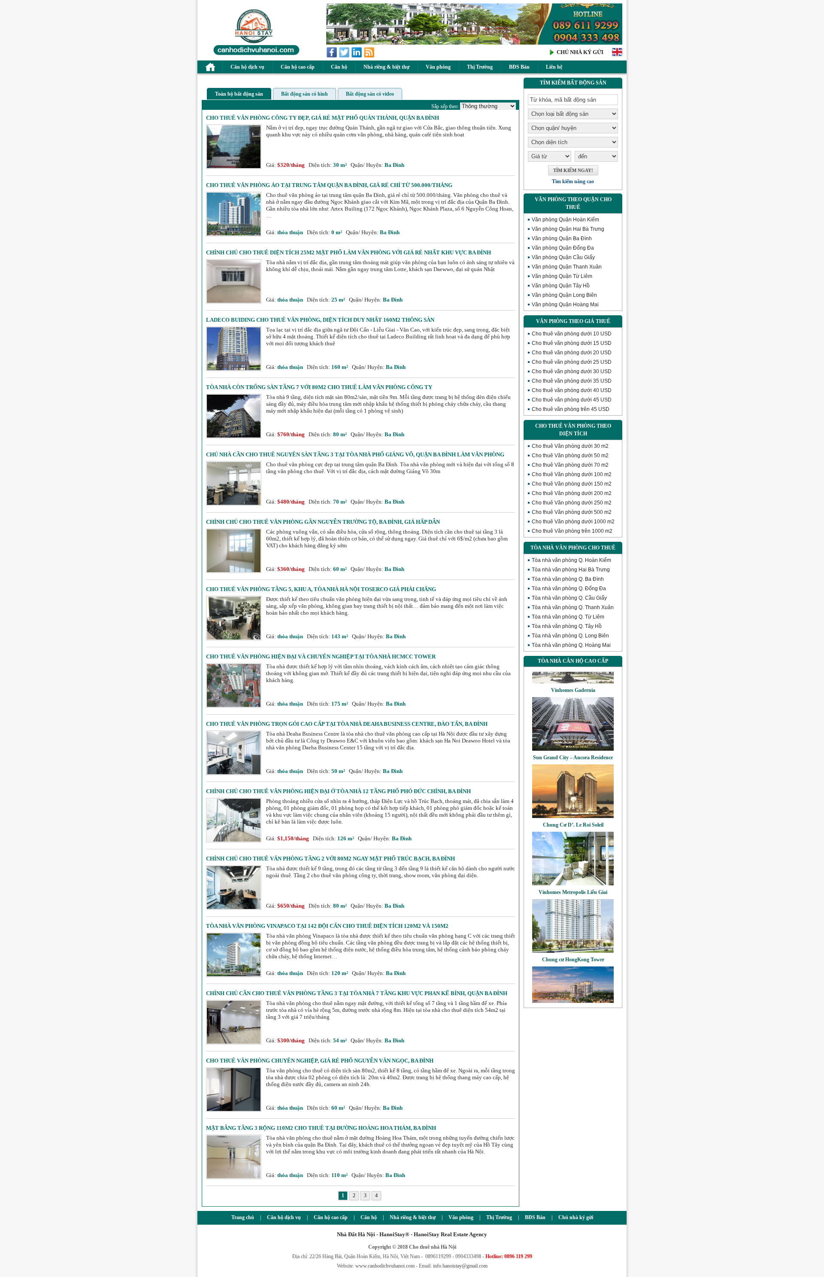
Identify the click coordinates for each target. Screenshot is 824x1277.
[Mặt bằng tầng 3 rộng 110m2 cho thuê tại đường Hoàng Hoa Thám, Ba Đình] (233, 1177)
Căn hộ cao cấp (298, 67)
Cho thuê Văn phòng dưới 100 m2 (572, 474)
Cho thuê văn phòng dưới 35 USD (572, 381)
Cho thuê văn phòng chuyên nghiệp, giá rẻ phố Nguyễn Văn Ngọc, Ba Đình (319, 1060)
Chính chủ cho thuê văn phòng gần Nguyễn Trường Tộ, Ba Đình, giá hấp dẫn (323, 522)
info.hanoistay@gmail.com (460, 1266)
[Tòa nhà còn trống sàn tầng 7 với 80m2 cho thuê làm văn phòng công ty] (233, 436)
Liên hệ (554, 67)
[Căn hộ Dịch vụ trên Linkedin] (357, 56)
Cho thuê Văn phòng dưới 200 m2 (572, 493)
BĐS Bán (519, 67)
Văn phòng (438, 67)
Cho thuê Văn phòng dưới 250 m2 (572, 503)
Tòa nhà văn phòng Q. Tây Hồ (567, 626)
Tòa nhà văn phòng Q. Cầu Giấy (569, 598)
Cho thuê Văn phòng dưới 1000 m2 (573, 522)
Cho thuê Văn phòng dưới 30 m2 (570, 446)
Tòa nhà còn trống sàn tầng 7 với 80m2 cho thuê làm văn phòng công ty (319, 387)
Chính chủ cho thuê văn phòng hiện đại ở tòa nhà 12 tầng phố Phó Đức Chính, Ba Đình (338, 791)
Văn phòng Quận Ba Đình (562, 238)
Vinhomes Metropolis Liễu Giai (573, 874)
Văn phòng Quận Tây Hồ (561, 286)
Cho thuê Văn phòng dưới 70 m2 (570, 465)
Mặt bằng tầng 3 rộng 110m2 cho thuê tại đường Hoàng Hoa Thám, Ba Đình (321, 1128)
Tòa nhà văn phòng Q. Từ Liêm (568, 617)
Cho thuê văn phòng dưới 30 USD (572, 371)
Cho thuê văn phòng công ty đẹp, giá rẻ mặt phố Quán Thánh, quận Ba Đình (322, 118)
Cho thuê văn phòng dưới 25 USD (572, 362)
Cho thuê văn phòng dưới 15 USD (572, 343)
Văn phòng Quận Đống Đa (563, 248)
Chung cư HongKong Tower (573, 941)
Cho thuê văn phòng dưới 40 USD (572, 390)
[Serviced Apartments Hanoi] (617, 55)
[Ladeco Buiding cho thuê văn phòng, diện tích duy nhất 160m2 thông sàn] (233, 369)
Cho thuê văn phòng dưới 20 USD (572, 353)
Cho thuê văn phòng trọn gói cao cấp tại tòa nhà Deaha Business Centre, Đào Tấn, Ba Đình (347, 724)
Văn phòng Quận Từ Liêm (562, 276)
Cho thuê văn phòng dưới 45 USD (572, 400)
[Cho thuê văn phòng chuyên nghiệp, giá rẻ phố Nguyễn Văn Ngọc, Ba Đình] (233, 1110)
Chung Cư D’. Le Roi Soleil (573, 806)
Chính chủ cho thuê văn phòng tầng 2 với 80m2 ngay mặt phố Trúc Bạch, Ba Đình (330, 858)
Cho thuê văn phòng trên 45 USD (570, 409)
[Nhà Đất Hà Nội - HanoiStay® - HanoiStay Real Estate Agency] (254, 54)
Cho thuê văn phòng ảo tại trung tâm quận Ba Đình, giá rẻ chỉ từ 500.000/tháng (329, 185)
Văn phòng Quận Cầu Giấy (563, 257)
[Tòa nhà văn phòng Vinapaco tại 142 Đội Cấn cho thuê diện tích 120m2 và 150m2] (233, 975)
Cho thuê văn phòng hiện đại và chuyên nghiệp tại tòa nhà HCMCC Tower (321, 656)
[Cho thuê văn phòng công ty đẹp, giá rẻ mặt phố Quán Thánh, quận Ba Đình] (233, 167)
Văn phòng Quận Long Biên (564, 295)
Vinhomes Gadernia (573, 672)
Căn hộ (339, 67)
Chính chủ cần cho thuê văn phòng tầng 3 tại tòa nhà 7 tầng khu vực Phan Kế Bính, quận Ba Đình (356, 993)
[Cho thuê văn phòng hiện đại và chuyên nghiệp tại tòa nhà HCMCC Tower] (233, 706)
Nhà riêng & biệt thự (386, 67)
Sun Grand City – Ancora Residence (573, 739)
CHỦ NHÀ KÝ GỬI (580, 52)
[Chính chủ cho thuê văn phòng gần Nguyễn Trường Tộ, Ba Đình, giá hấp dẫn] (233, 571)
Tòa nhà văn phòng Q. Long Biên (570, 636)
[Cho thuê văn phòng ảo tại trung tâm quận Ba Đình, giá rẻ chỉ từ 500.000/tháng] (233, 234)
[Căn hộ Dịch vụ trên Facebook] (332, 56)
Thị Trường (480, 67)
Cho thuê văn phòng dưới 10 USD (572, 334)
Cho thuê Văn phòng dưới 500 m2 (572, 512)
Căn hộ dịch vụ (247, 67)
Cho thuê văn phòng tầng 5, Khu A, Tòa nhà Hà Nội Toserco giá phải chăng (321, 589)
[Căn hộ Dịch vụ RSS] (370, 56)
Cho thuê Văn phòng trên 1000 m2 (572, 531)
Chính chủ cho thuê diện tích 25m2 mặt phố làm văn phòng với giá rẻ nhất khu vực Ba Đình (348, 252)
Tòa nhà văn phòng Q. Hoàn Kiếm (571, 560)
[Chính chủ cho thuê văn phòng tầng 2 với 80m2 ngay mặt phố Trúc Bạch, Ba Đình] (233, 908)
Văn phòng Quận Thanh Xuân (567, 267)
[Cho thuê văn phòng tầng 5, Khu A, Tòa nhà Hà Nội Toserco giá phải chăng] (233, 638)
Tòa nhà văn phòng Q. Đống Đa (569, 589)
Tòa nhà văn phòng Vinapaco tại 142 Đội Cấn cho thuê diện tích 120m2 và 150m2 (327, 926)
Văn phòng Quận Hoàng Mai (565, 305)
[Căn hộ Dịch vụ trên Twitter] (345, 56)
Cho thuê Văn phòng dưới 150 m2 (572, 484)
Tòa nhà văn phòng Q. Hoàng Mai (571, 645)
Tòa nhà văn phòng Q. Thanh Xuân (573, 607)
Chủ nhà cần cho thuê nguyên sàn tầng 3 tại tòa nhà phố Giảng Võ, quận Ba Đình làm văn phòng (355, 454)
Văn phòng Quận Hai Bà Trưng (568, 229)
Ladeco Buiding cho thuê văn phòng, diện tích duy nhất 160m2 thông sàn (320, 320)
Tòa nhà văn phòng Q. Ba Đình (568, 579)
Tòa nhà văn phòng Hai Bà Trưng (571, 570)
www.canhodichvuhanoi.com (385, 1266)
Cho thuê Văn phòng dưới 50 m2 (570, 456)
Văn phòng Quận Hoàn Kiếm (565, 220)
